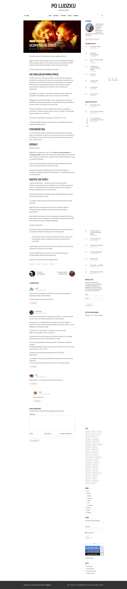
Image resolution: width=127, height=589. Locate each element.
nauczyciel (89, 454)
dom (100, 434)
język (101, 444)
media (95, 447)
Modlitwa (96, 449)
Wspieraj (75, 15)
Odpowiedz (34, 303)
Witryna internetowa (66, 433)
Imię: (86, 294)
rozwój (95, 470)
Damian (96, 253)
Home (68, 585)
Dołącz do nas (90, 585)
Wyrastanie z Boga (95, 46)
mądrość (96, 452)
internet (97, 442)
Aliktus (96, 113)
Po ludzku (63, 6)
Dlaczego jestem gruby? (96, 272)
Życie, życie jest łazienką (96, 111)
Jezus (95, 444)
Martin (95, 106)
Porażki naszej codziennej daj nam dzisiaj (95, 68)
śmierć (88, 483)
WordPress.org (90, 573)
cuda (94, 434)
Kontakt (63, 15)
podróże (89, 460)
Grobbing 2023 (94, 81)
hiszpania (89, 442)
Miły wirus (93, 74)
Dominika (32, 41)
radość (88, 467)
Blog (50, 15)
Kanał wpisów (90, 568)
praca (46, 264)
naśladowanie (90, 457)
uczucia (89, 478)
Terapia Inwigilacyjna (96, 252)
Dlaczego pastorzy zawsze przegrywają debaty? (95, 232)
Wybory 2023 (93, 94)
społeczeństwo (98, 473)
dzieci (40, 264)
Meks (38, 585)
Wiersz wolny (93, 258)
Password (87, 526)
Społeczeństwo (40, 41)
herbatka (89, 439)
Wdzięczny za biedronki (96, 245)
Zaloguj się (89, 566)
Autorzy (55, 15)
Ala (88, 503)
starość (53, 264)
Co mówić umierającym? (41, 273)
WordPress (48, 585)
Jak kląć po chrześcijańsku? (94, 54)
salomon (89, 473)
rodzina (89, 470)
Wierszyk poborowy (95, 238)
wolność (89, 480)
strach (95, 475)
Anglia (33, 264)
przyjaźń (96, 465)
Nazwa (31, 433)
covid (88, 434)
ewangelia (95, 436)
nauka (97, 454)
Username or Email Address (92, 520)
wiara (95, 478)
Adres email (48, 433)
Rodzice (95, 467)
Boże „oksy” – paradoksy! (96, 265)
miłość (88, 449)
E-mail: (87, 298)
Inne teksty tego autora (93, 39)
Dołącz (70, 15)
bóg (100, 431)
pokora (96, 460)
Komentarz (32, 414)
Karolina (96, 240)
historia (96, 439)
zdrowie (96, 480)
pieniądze (99, 457)
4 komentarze (50, 49)
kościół (89, 447)
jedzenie (89, 444)
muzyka (89, 452)
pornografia (90, 462)
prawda (89, 465)
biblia (95, 431)
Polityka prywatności (81, 585)
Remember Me (90, 533)
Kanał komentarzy (91, 571)
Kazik (89, 500)
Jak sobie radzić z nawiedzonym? (63, 273)
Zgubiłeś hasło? (89, 558)
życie (95, 483)
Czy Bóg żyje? (93, 87)
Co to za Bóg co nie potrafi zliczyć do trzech (96, 119)
